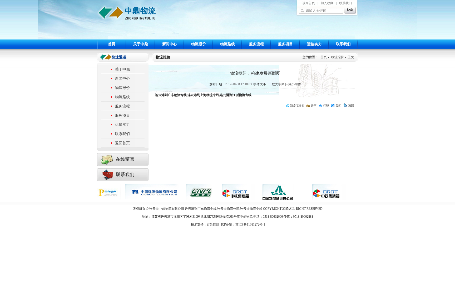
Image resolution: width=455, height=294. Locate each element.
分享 (313, 105)
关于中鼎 (140, 44)
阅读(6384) (297, 105)
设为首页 (308, 3)
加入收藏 (327, 3)
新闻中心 (169, 44)
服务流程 (256, 44)
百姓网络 (213, 224)
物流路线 (227, 44)
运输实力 (314, 44)
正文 (351, 57)
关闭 (338, 105)
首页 (111, 44)
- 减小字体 (293, 84)
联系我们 (345, 3)
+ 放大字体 (276, 84)
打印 (326, 105)
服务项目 (285, 44)
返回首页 (122, 143)
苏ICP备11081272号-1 (250, 224)
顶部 (351, 105)
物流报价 (198, 44)
